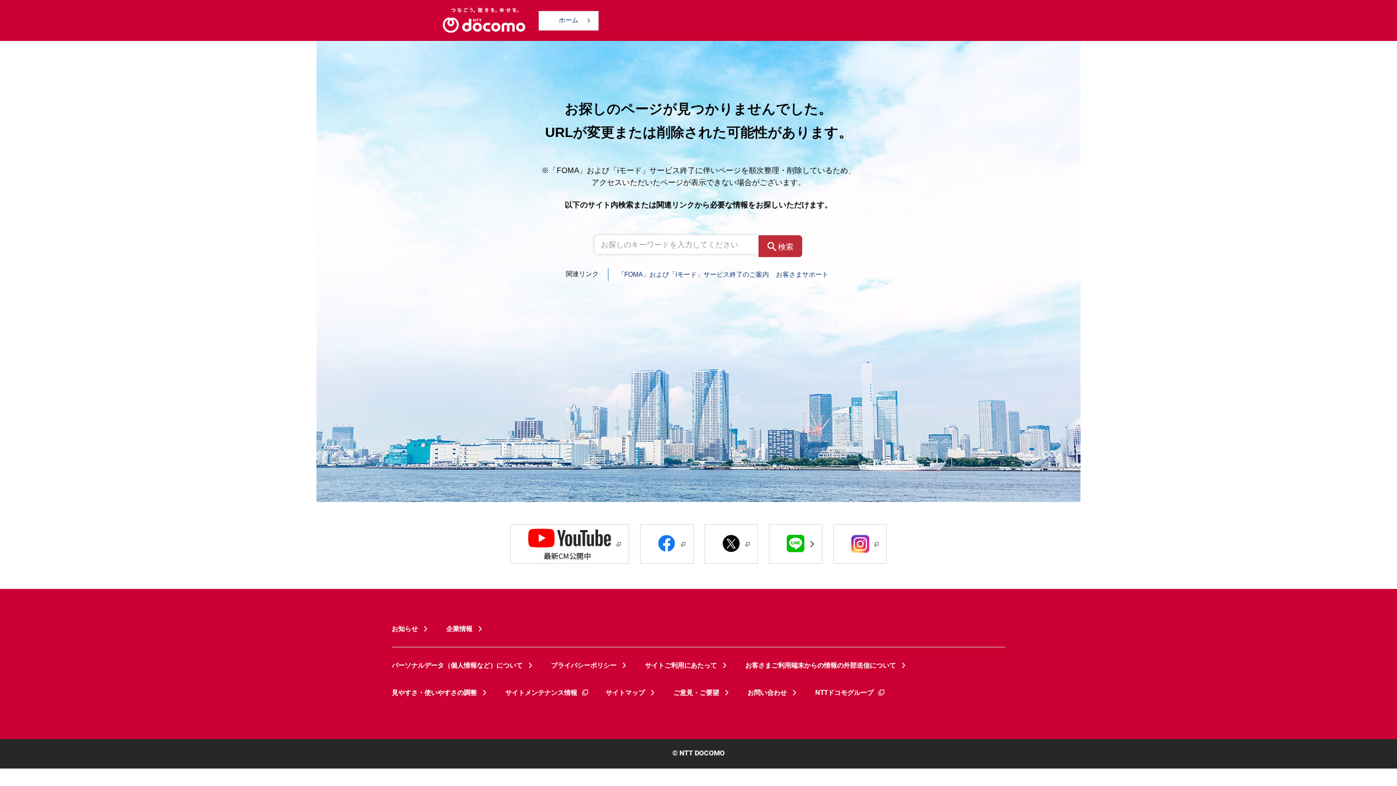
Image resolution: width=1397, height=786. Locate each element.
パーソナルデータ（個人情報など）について (457, 665)
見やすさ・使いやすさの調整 (434, 692)
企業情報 (459, 629)
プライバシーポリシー (584, 665)
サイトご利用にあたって (681, 665)
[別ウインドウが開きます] (569, 544)
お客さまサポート (802, 274)
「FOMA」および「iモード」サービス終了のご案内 (693, 274)
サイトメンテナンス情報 (541, 692)
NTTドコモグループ (844, 692)
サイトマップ (625, 692)
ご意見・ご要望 (696, 692)
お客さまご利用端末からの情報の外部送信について (820, 665)
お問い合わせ (767, 692)
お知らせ (405, 629)
